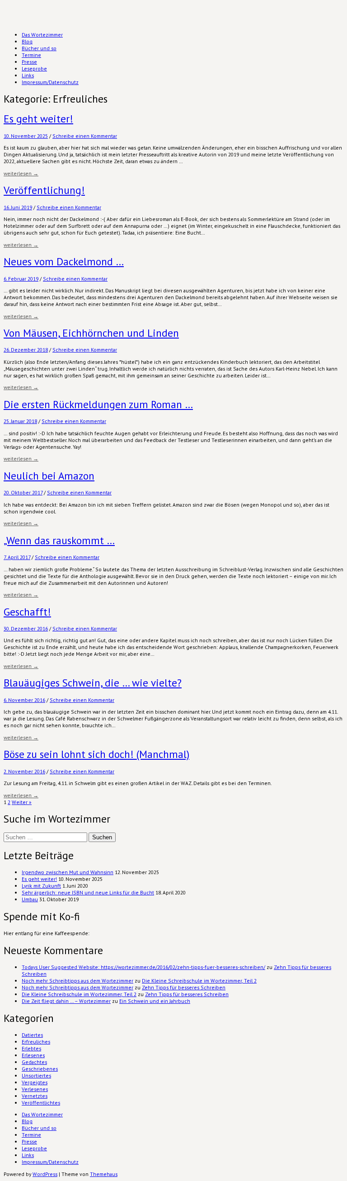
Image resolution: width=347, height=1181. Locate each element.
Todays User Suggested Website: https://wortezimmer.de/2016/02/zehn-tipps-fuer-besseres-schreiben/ (143, 967)
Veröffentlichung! (44, 190)
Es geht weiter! (38, 118)
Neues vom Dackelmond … (64, 261)
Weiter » (22, 802)
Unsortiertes (36, 1075)
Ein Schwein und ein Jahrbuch (154, 1000)
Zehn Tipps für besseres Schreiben (183, 987)
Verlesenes (35, 1089)
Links (28, 75)
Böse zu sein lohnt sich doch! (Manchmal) (96, 754)
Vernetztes (34, 1095)
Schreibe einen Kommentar (84, 135)
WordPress (45, 1174)
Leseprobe (34, 68)
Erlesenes (33, 1055)
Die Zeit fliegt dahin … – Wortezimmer (66, 1000)
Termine (31, 55)
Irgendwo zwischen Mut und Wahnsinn (67, 872)
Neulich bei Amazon (49, 475)
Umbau (30, 899)
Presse (29, 61)
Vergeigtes (34, 1082)
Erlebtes (31, 1048)
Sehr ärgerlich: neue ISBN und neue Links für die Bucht (88, 892)
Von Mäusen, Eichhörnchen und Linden (91, 332)
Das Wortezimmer (42, 34)
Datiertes (32, 1034)
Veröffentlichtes (41, 1102)
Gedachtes (34, 1062)
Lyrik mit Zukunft (41, 885)
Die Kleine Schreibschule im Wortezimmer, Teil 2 (199, 980)
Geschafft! (27, 611)
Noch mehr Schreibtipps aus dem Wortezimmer (77, 980)
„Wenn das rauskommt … (59, 540)
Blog (27, 41)
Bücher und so (39, 48)
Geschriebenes (40, 1068)
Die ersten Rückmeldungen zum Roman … (98, 404)
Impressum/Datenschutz (50, 82)
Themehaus (103, 1174)
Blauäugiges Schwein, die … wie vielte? (93, 682)
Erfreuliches (36, 1041)
